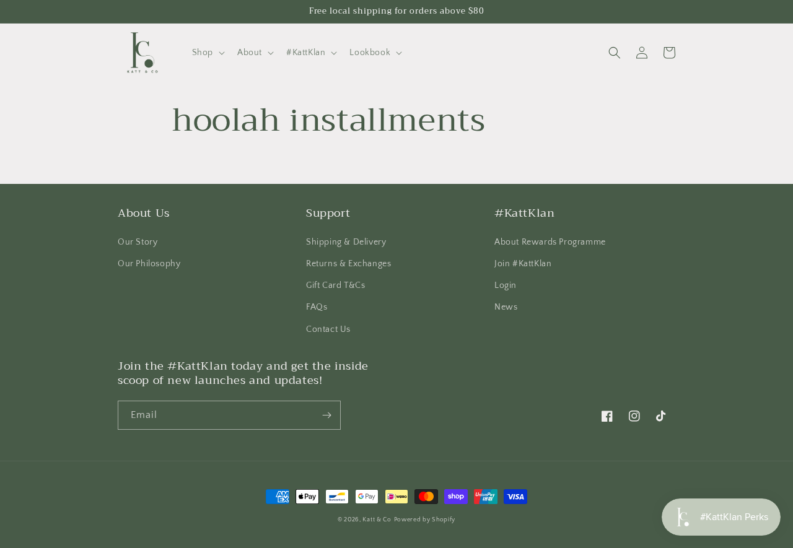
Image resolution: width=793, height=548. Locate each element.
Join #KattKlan (522, 264)
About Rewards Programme (550, 242)
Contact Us (328, 329)
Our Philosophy (149, 264)
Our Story (137, 242)
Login (505, 285)
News (505, 307)
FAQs (316, 307)
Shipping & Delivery (346, 242)
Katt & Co (376, 519)
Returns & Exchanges (348, 264)
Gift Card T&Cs (335, 285)
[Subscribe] (326, 415)
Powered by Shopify (425, 519)
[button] (207, 53)
